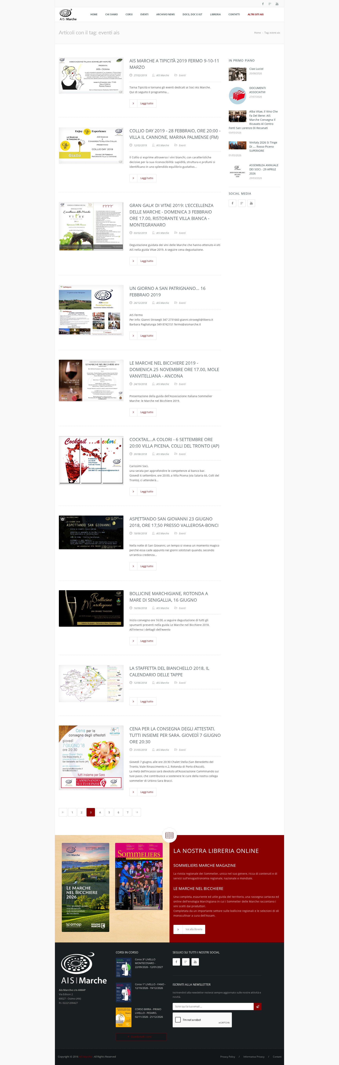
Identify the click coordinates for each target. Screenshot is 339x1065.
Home (257, 32)
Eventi (182, 75)
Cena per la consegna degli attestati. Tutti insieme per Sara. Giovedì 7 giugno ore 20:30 (175, 735)
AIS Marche (85, 1056)
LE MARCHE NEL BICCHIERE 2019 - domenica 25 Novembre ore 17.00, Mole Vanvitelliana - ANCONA (174, 369)
